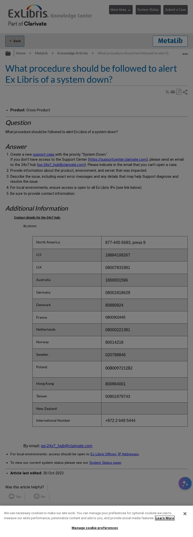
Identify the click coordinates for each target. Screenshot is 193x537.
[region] (96, 521)
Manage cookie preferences (95, 528)
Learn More (165, 518)
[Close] (184, 513)
